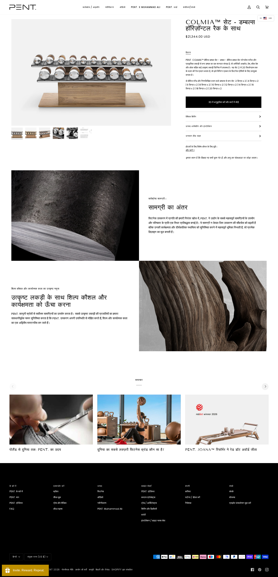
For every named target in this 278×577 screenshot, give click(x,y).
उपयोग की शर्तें (81, 569)
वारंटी (143, 514)
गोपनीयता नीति (67, 569)
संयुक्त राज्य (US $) (36, 556)
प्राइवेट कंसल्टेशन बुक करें (240, 503)
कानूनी (91, 569)
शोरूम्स (232, 497)
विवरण (188, 52)
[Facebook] (252, 569)
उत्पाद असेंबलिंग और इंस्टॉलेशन (199, 126)
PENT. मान (14, 497)
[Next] (265, 386)
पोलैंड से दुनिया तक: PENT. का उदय (35, 450)
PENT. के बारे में (16, 491)
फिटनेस (100, 491)
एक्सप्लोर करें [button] (58, 485)
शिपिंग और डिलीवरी (149, 508)
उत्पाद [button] (100, 485)
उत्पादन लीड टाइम (193, 136)
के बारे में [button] (12, 485)
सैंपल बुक (57, 497)
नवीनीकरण (101, 503)
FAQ (11, 508)
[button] (91, 7)
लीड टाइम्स (57, 508)
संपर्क (231, 491)
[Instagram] (267, 569)
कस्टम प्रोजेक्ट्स (148, 497)
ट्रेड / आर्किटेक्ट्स (149, 503)
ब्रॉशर (55, 491)
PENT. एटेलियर (16, 503)
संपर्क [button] (231, 485)
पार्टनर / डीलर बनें (192, 497)
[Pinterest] (259, 569)
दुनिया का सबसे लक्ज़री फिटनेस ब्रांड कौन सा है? (130, 450)
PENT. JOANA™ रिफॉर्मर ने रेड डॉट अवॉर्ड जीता (221, 450)
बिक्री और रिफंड (103, 569)
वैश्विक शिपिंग (191, 116)
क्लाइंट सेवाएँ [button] (146, 485)
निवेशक (188, 503)
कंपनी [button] (187, 485)
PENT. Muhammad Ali (109, 508)
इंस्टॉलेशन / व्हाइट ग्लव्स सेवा (153, 520)
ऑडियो (100, 497)
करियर (188, 491)
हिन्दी (15, 556)
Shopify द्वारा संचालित (122, 569)
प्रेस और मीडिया (60, 503)
